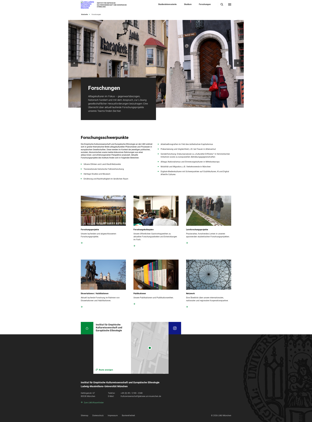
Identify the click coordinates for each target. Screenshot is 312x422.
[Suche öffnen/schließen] (222, 4)
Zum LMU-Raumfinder (94, 402)
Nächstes (237, 63)
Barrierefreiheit (128, 415)
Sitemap (84, 415)
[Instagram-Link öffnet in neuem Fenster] (175, 328)
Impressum (113, 415)
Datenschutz (98, 415)
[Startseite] (87, 328)
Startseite (84, 14)
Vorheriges (74, 63)
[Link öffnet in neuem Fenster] (131, 348)
